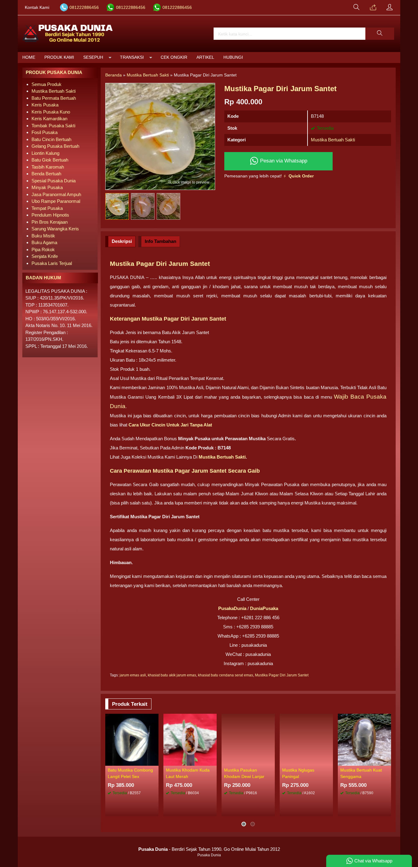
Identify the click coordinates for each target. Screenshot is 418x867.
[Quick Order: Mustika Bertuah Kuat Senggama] (387, 761)
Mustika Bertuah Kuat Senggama (361, 773)
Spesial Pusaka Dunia (54, 180)
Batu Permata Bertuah (54, 98)
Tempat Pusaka (47, 208)
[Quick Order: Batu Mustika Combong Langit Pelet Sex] (155, 761)
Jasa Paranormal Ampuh (56, 194)
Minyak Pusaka (47, 187)
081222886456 (84, 7)
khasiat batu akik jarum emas (172, 675)
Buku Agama (44, 242)
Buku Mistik (43, 235)
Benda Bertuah (46, 173)
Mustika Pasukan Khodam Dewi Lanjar (244, 773)
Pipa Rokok (43, 249)
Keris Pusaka (45, 104)
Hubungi (233, 57)
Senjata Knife (45, 256)
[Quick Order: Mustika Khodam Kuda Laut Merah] (213, 761)
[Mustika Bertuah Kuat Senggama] (364, 739)
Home (28, 57)
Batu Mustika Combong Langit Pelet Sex (130, 773)
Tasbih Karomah (48, 166)
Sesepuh (93, 57)
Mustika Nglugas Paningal (298, 773)
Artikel (205, 57)
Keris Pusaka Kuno (51, 111)
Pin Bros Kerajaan (50, 222)
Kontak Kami (37, 7)
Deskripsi (122, 241)
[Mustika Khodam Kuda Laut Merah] (190, 739)
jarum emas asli (133, 675)
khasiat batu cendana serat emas (225, 675)
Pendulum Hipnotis (50, 215)
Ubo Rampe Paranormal (56, 201)
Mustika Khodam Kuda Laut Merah (188, 773)
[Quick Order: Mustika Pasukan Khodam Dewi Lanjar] (271, 761)
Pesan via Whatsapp (283, 160)
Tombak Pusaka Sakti (53, 125)
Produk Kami (59, 57)
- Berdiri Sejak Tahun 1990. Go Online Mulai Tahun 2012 (209, 849)
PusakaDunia (232, 608)
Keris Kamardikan (49, 118)
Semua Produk (47, 84)
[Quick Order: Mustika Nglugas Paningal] (329, 761)
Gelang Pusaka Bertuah (55, 146)
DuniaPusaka (264, 608)
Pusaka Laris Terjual (52, 263)
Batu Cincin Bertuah (51, 139)
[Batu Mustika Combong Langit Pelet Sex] (132, 739)
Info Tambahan (160, 241)
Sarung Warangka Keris (55, 228)
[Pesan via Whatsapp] (373, 7)
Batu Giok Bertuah (50, 159)
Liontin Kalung (45, 153)
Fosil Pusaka (45, 132)
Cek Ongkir (174, 57)
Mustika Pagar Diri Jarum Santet (281, 675)
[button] (379, 34)
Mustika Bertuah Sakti (333, 139)
